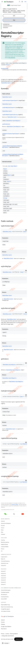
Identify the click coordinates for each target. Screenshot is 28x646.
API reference (4, 594)
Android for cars (4, 563)
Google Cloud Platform (6, 626)
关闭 (14, 15)
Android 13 (3, 580)
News (2, 530)
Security (3, 525)
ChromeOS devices (5, 561)
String (16, 114)
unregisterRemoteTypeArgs (9, 154)
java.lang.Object (4, 68)
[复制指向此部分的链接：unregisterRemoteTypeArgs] (20, 476)
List (17, 146)
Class (15, 100)
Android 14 (3, 577)
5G (1, 551)
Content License (14, 504)
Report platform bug (5, 604)
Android (3, 521)
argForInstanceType (8, 100)
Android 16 (3, 573)
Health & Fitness (4, 544)
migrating (7, 52)
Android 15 (3, 575)
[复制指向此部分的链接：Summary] (9, 89)
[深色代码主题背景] (26, 230)
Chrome (3, 622)
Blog (2, 532)
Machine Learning (5, 542)
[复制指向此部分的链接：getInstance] (9, 359)
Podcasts (3, 534)
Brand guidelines (14, 633)
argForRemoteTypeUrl (8, 114)
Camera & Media (4, 546)
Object (8, 64)
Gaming (3, 540)
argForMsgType (6, 107)
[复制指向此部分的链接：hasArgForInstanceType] (17, 391)
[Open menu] (2, 1)
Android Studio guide (5, 590)
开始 (14, 20)
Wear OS (3, 559)
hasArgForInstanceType (9, 133)
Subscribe (18, 639)
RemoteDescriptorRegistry (13, 120)
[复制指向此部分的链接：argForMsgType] (12, 266)
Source (2, 527)
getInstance (6, 124)
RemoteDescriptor (6, 82)
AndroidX (7, 47)
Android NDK (4, 599)
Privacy (2, 548)
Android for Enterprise (6, 523)
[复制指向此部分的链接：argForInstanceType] (15, 226)
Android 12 (3, 582)
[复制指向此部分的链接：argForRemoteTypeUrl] (16, 308)
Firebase (3, 624)
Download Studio (4, 596)
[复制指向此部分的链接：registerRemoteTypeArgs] (18, 438)
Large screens (4, 556)
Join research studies (5, 611)
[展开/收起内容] (3, 29)
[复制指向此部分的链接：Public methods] (14, 221)
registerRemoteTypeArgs (9, 146)
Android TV (3, 565)
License (7, 633)
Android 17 (3, 571)
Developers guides (5, 592)
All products (4, 628)
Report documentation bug (7, 606)
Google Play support (5, 609)
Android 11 (3, 584)
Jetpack (18, 47)
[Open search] (19, 1)
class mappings (11, 57)
